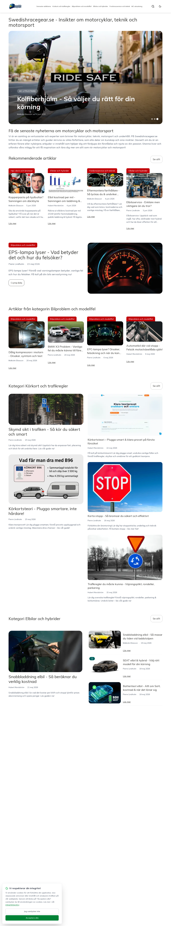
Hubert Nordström (56, 205)
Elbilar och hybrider (100, 6)
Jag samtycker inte (32, 911)
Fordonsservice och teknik (120, 6)
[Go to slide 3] (157, 119)
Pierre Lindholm (133, 210)
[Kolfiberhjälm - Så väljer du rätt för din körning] (85, 77)
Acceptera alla (32, 918)
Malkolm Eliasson (24, 114)
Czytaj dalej (16, 282)
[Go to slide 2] (155, 119)
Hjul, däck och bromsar (22, 170)
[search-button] (152, 6)
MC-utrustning (136, 6)
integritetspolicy (12, 905)
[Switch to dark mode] (160, 6)
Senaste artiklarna (43, 6)
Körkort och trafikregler (61, 6)
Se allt (156, 159)
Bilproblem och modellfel (82, 6)
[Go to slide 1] (152, 119)
